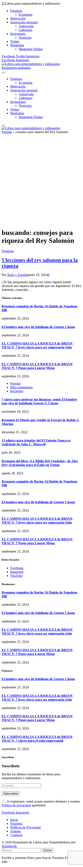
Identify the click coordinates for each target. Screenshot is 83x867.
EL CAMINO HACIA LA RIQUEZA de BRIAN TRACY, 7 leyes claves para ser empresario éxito (37, 345)
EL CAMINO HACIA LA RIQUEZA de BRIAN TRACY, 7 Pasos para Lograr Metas (37, 366)
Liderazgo (25, 30)
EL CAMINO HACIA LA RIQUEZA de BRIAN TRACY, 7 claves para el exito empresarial (37, 738)
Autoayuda (26, 26)
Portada (7, 132)
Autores (15, 831)
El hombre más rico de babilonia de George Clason (38, 327)
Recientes (16, 391)
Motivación (18, 18)
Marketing (17, 45)
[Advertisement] (41, 182)
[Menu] (3, 72)
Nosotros (16, 823)
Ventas (14, 41)
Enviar (48, 850)
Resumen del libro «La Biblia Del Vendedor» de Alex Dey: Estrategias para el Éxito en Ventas (40, 463)
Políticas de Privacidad (25, 827)
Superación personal (23, 22)
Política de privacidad (16, 805)
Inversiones (18, 34)
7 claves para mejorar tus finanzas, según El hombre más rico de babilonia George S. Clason (39, 401)
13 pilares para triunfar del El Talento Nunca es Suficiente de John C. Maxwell (36, 442)
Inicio (14, 820)
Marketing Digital (31, 49)
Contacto (16, 835)
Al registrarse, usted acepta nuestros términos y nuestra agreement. (41, 803)
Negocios (25, 37)
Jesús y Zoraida (17, 275)
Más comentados (21, 387)
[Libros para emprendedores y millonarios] (31, 64)
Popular (15, 383)
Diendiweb (9, 846)
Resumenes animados (16, 68)
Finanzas (16, 11)
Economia (25, 14)
